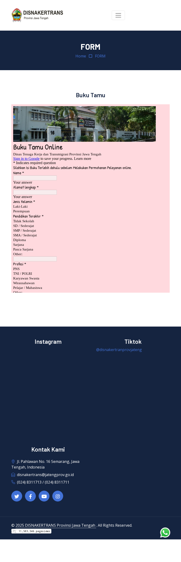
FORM (100, 56)
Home (80, 56)
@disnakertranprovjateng (119, 349)
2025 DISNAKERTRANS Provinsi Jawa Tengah (56, 525)
